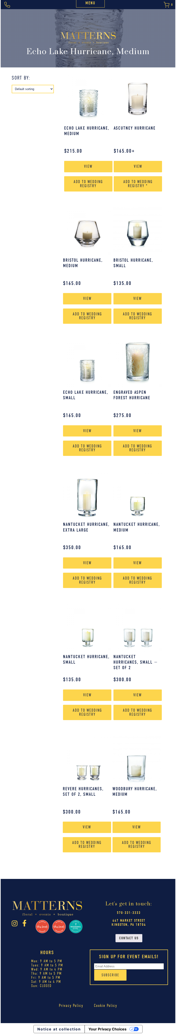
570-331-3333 (129, 913)
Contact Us (129, 938)
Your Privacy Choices (107, 1029)
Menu (90, 3)
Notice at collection (59, 1029)
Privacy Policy (71, 1005)
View (88, 166)
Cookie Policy (105, 1005)
